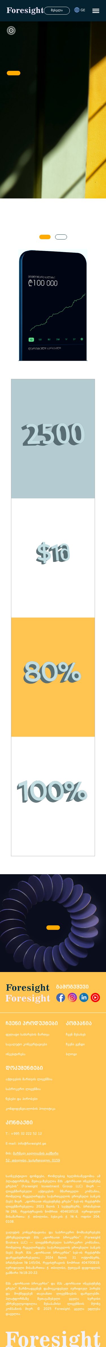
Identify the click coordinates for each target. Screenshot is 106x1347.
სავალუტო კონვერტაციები (26, 1044)
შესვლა (57, 10)
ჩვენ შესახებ (76, 1034)
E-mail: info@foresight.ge (26, 1144)
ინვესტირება (15, 1054)
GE (83, 10)
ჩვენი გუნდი (75, 1044)
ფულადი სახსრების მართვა (27, 1034)
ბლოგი (71, 1054)
